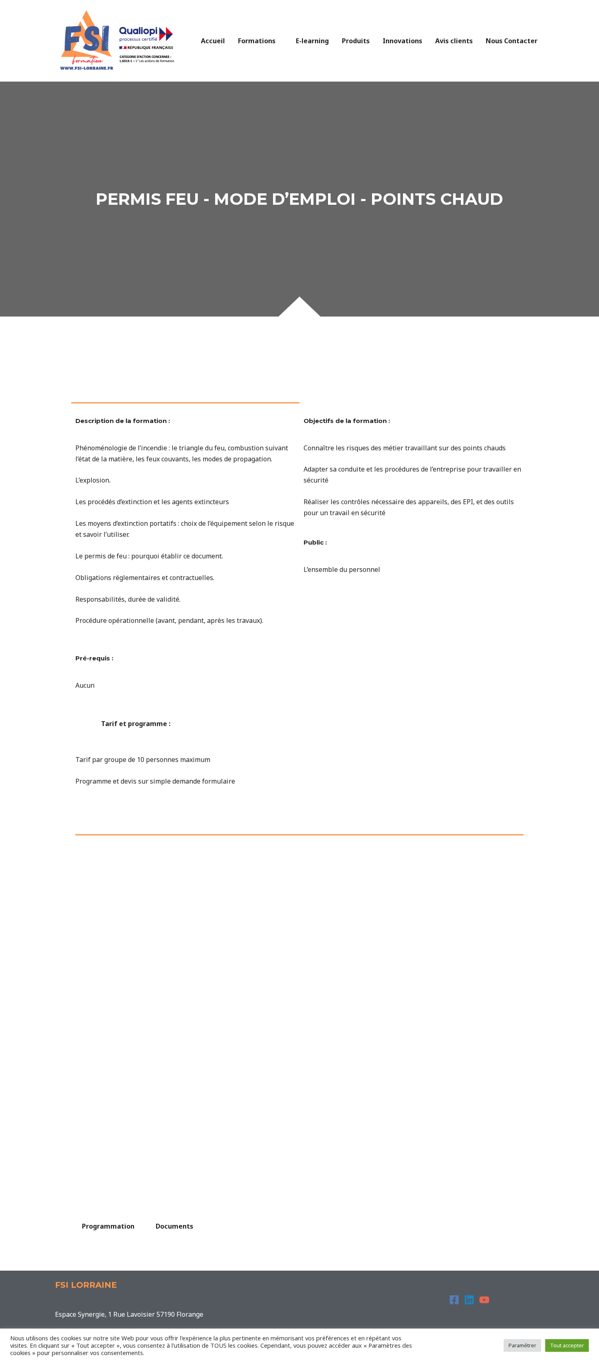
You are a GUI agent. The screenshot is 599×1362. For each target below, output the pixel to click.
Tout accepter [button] (567, 1345)
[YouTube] (484, 1300)
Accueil (213, 40)
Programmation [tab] (108, 1226)
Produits (356, 40)
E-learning (312, 40)
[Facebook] (454, 1300)
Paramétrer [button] (522, 1345)
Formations (256, 40)
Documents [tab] (174, 1226)
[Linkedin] (469, 1300)
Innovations (402, 40)
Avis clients (454, 40)
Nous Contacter (511, 40)
